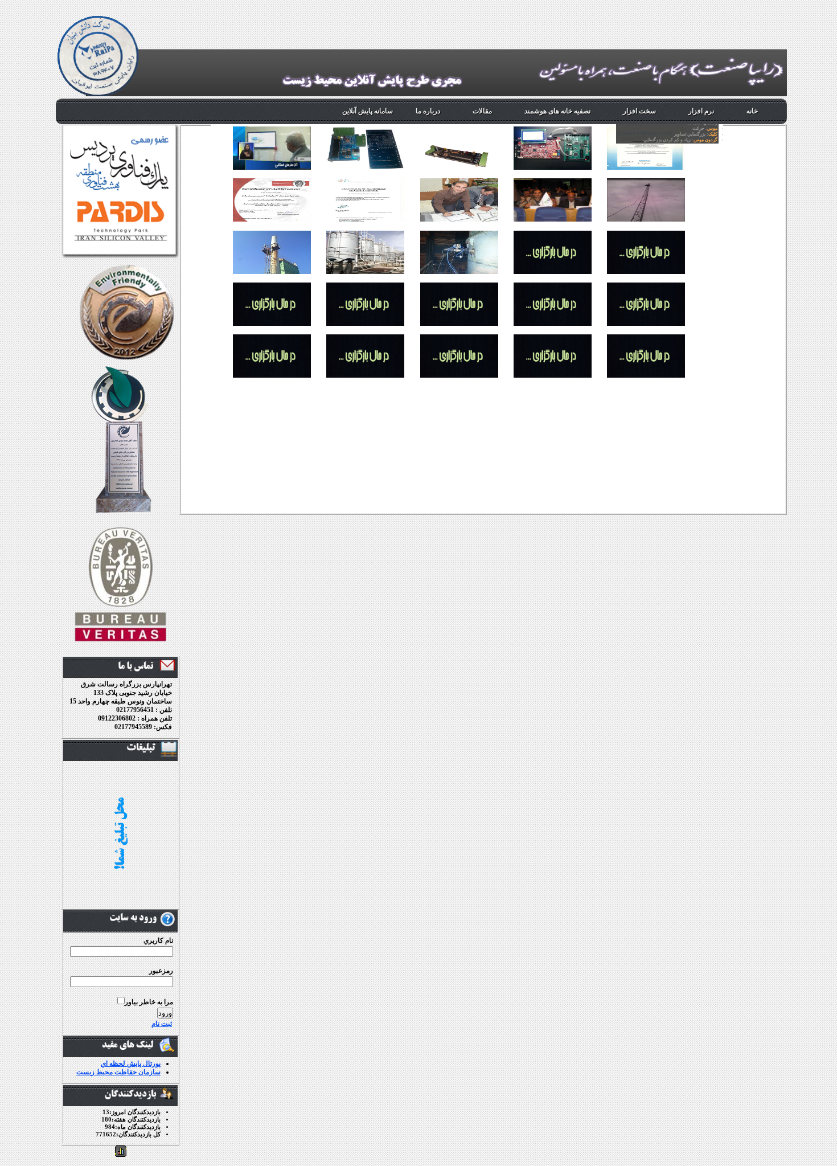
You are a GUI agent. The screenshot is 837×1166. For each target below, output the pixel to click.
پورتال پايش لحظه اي (131, 1063)
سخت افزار (639, 111)
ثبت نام (161, 1024)
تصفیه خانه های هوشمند (557, 111)
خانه (752, 111)
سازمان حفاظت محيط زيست (118, 1072)
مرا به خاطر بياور (149, 1002)
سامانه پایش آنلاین (367, 111)
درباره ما (428, 111)
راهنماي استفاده (680, 131)
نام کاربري (158, 940)
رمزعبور (161, 971)
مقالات (482, 111)
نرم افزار (701, 111)
